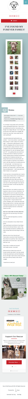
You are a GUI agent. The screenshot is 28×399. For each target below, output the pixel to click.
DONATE (15, 20)
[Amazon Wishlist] (14, 322)
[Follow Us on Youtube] (14, 16)
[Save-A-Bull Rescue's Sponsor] (14, 287)
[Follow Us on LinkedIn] (16, 16)
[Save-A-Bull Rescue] (14, 5)
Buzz (18, 390)
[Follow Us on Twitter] (12, 16)
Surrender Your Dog (11, 394)
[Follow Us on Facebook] (10, 16)
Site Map (19, 394)
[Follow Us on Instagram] (18, 16)
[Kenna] (14, 47)
